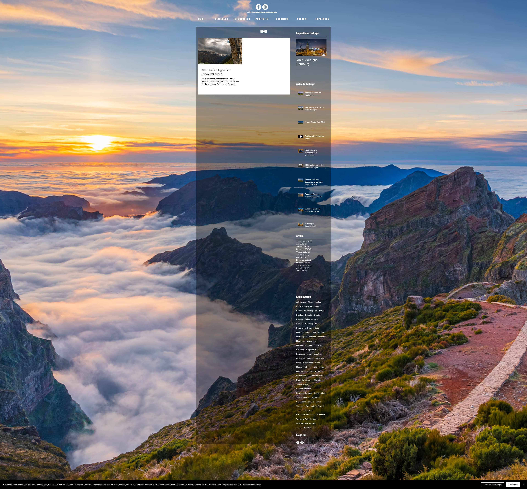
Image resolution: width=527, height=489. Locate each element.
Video (298, 410)
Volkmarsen (308, 410)
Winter (316, 419)
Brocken (299, 315)
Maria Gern (320, 358)
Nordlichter (301, 371)
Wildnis (308, 419)
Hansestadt (301, 345)
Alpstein (318, 302)
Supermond (316, 397)
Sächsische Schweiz (305, 402)
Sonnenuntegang (303, 389)
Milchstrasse (307, 363)
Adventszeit (301, 302)
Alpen (310, 302)
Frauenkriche (313, 328)
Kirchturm (300, 350)
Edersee (300, 324)
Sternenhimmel (302, 397)
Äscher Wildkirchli (304, 428)
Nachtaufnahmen (303, 367)
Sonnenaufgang (303, 384)
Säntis (318, 402)
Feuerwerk (301, 328)
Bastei (317, 306)
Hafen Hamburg (303, 332)
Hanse (317, 341)
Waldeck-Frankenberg (306, 415)
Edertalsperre (311, 324)
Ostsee (310, 371)
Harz (310, 345)
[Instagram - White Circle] (265, 7)
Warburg (300, 419)
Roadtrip (300, 380)
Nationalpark (318, 367)
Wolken (299, 423)
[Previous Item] (300, 47)
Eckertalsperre (311, 319)
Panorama (319, 371)
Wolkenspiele (310, 423)
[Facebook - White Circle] (258, 7)
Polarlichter (301, 376)
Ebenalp (299, 319)
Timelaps (300, 406)
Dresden (317, 315)
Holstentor (318, 345)
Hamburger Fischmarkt (316, 337)
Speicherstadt (320, 393)
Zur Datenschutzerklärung (249, 484)
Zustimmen (513, 484)
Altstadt (299, 306)
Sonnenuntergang (304, 393)
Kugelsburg (311, 350)
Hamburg (300, 337)
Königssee (300, 354)
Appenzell (308, 306)
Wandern (321, 415)
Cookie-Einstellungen (493, 484)
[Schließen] (523, 484)
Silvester (318, 380)
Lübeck (310, 358)
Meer (298, 363)
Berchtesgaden (310, 310)
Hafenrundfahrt (318, 332)
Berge (321, 310)
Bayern (299, 310)
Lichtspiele (300, 358)
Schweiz (308, 380)
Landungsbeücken (315, 354)
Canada (308, 315)
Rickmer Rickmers (315, 376)
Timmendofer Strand (315, 406)
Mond (317, 363)
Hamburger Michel (304, 341)
